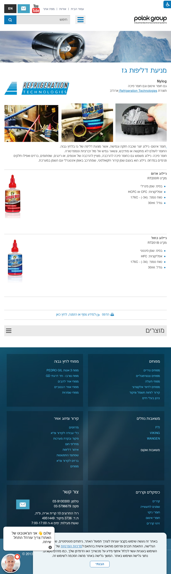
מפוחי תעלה (152, 381)
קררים (156, 501)
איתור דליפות (71, 450)
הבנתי (100, 564)
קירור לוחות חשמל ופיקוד (144, 392)
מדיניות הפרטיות (71, 546)
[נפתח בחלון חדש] (36, 8)
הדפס (105, 314)
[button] (80, 19)
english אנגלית (10, 8)
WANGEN (153, 438)
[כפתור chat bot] (10, 563)
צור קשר (24, 8)
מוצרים (155, 331)
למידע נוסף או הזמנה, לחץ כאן (76, 314)
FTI (157, 427)
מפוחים (154, 361)
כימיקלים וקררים (148, 492)
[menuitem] (77, 9)
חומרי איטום (153, 518)
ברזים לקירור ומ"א (68, 461)
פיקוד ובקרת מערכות (66, 438)
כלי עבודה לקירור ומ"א (65, 433)
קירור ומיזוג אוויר (66, 418)
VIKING (155, 433)
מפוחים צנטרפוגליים (148, 376)
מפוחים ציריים (152, 370)
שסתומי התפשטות (68, 455)
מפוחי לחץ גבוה (66, 361)
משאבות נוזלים (148, 418)
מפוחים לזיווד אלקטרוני (146, 387)
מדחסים (74, 427)
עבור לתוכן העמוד (85, 4)
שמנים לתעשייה (150, 507)
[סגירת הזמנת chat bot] (50, 547)
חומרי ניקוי (154, 512)
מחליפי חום (72, 444)
